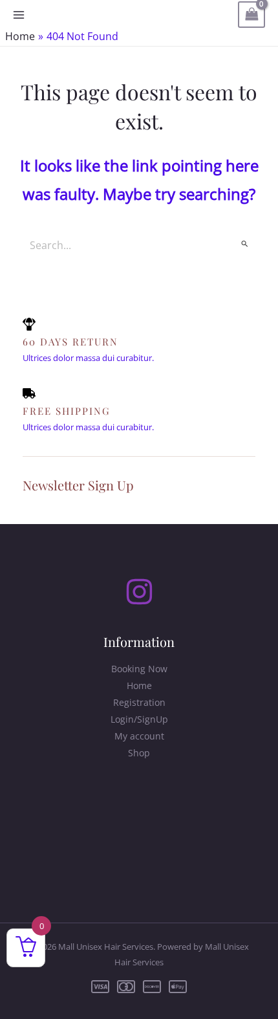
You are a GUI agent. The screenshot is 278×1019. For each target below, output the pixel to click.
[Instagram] (139, 591)
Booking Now (139, 669)
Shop (139, 753)
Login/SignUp (139, 719)
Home (139, 685)
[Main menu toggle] (18, 14)
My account (139, 736)
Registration (139, 702)
